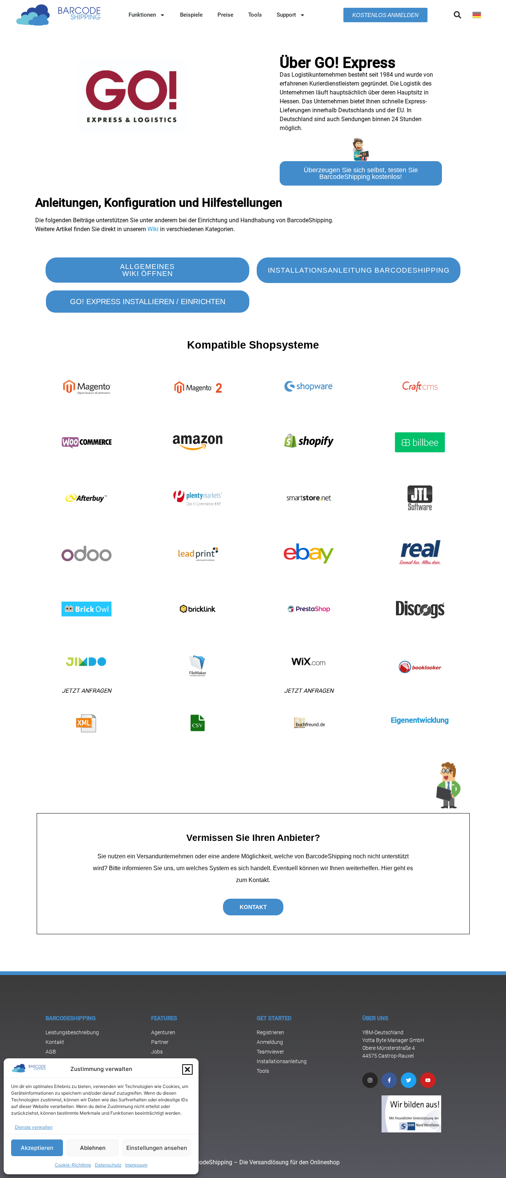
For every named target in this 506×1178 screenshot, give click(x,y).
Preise (225, 14)
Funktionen (142, 14)
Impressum (136, 1165)
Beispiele (191, 14)
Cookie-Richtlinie (73, 1165)
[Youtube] (428, 1080)
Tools (255, 14)
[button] (187, 1069)
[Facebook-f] (389, 1080)
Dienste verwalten (34, 1127)
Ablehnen (93, 1147)
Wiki (153, 229)
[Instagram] (370, 1080)
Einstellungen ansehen (156, 1147)
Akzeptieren (37, 1147)
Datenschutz (108, 1165)
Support (286, 14)
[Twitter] (408, 1080)
